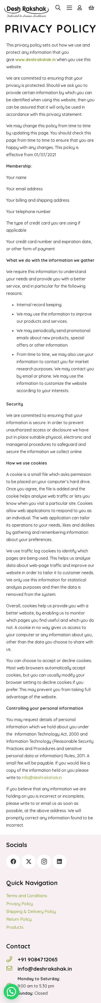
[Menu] (70, 7)
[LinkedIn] (59, 862)
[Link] (80, 8)
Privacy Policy (19, 903)
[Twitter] (28, 862)
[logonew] (26, 7)
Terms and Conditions (26, 895)
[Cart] (91, 7)
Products (15, 927)
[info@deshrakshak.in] (12, 968)
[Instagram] (44, 862)
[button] (58, 8)
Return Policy (19, 919)
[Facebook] (13, 862)
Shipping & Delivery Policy (31, 911)
